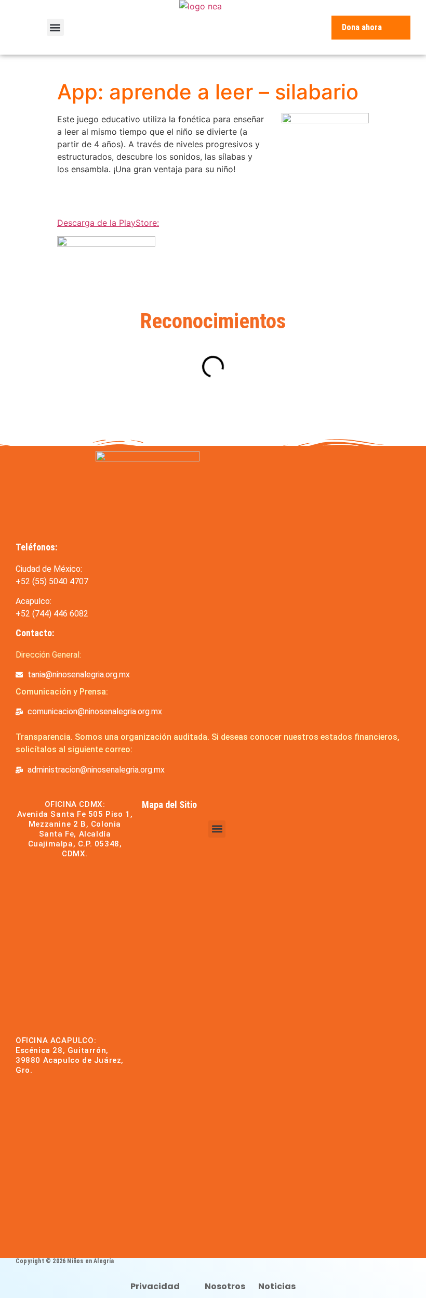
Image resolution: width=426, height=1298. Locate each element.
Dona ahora (362, 27)
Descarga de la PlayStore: (108, 222)
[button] (55, 27)
